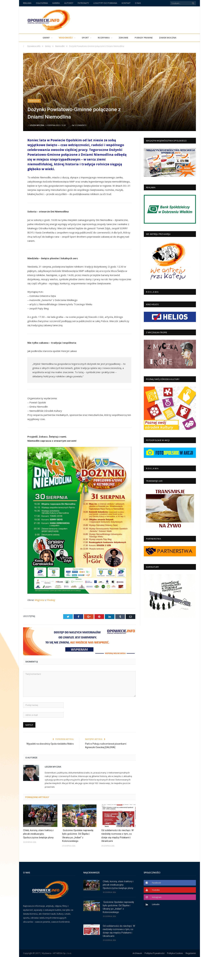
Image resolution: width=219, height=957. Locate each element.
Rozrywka (104, 37)
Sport (85, 37)
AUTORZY (68, 3)
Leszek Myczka (37, 125)
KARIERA (56, 3)
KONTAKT (126, 3)
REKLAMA (27, 3)
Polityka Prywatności (154, 953)
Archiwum (137, 953)
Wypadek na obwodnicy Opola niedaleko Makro (50, 743)
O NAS (138, 3)
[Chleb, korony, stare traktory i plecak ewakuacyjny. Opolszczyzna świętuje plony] (40, 815)
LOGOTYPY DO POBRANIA (105, 3)
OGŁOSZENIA (42, 3)
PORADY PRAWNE (144, 37)
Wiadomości (66, 37)
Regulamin (191, 953)
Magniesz (40, 600)
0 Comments (80, 125)
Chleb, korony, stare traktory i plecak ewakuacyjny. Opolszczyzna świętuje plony (38, 834)
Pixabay (51, 600)
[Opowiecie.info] (47, 19)
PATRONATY (83, 3)
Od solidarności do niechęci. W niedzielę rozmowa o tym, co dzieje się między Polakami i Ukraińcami (117, 836)
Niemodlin (34, 100)
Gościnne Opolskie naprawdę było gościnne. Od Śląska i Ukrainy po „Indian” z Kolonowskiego (77, 836)
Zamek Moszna (167, 37)
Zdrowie (123, 37)
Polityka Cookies (175, 953)
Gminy (46, 37)
